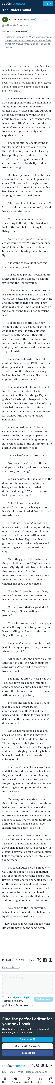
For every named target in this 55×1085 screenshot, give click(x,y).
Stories (41, 1082)
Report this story (11, 967)
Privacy (20, 1072)
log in (27, 997)
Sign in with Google (26, 1046)
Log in (48, 3)
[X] (33, 1065)
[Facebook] (47, 1065)
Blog (51, 1082)
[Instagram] (37, 1065)
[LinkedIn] (42, 1065)
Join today (26, 1039)
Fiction (6, 31)
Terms (11, 1072)
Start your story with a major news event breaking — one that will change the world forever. (28, 40)
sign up (17, 997)
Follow (32, 20)
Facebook (26, 1053)
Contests (28, 1082)
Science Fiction (20, 31)
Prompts (16, 1082)
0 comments (24, 25)
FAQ (4, 1072)
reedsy (14, 4)
